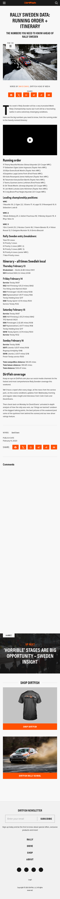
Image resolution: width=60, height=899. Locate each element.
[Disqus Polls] (30, 503)
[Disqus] (30, 579)
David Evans (24, 86)
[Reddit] (41, 95)
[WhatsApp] (26, 95)
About (29, 859)
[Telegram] (34, 95)
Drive (30, 845)
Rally (30, 839)
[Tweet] (19, 95)
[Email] (49, 95)
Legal (30, 879)
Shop (30, 852)
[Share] (11, 95)
